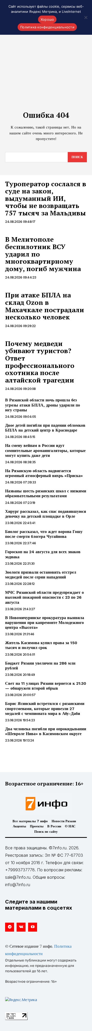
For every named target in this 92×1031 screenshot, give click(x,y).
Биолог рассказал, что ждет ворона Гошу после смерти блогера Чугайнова (44, 534)
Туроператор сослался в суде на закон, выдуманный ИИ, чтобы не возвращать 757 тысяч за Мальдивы (45, 198)
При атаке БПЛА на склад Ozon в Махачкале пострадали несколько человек (44, 306)
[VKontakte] (21, 927)
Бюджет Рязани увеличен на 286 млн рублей (40, 665)
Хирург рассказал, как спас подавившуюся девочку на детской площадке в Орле (45, 514)
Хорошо (47, 19)
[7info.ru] (46, 804)
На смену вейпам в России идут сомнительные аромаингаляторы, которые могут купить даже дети (45, 450)
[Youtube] (32, 927)
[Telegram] (9, 927)
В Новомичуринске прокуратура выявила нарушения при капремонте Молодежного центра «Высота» (44, 622)
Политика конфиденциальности (47, 27)
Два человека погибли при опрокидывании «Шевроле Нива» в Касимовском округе (45, 731)
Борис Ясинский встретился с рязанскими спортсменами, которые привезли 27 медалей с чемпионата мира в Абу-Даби (44, 708)
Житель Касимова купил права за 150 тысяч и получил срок (41, 645)
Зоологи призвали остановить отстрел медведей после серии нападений (40, 575)
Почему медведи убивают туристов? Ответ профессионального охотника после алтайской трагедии (39, 361)
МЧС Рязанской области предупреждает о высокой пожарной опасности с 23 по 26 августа (44, 597)
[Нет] (85, 17)
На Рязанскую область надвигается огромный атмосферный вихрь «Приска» (44, 473)
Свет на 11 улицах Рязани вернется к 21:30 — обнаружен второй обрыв (45, 686)
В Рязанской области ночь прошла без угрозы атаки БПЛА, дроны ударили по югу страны (42, 405)
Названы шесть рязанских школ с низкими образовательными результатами (45, 493)
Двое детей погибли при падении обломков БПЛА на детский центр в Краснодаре (45, 428)
